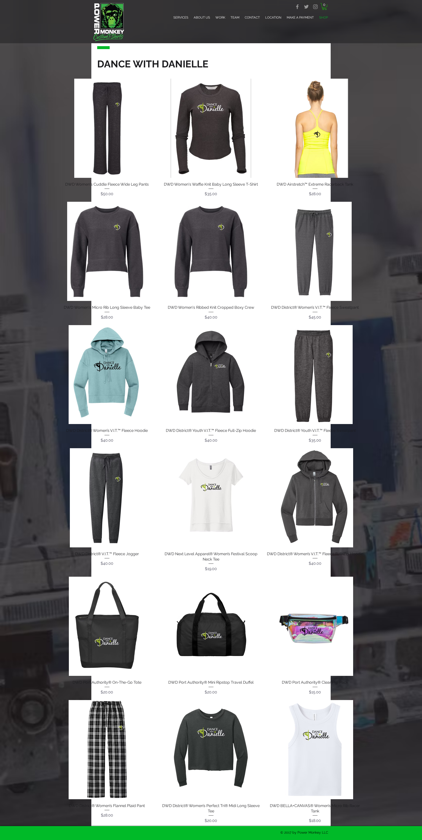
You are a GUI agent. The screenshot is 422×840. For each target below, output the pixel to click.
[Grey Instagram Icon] (315, 7)
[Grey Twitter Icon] (306, 7)
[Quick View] (107, 128)
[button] (324, 6)
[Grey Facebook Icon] (297, 7)
